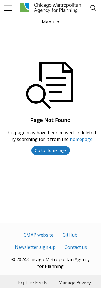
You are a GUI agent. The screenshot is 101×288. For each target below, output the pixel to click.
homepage (81, 139)
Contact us (76, 247)
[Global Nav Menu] (8, 8)
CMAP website (39, 235)
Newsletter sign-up (35, 247)
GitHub (70, 235)
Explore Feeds (32, 282)
